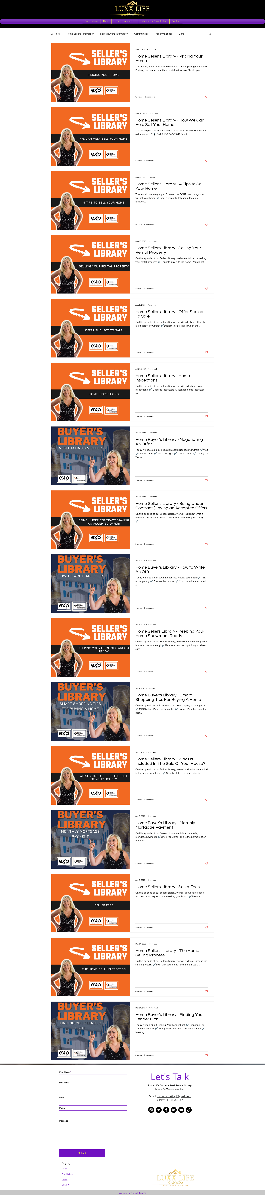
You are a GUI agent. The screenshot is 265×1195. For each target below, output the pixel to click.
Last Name (64, 1082)
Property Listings (163, 33)
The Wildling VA (138, 1193)
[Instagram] (151, 1110)
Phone (62, 1108)
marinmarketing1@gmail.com (174, 1096)
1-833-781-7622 (175, 1100)
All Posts (55, 33)
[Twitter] (159, 1110)
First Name (64, 1072)
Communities (141, 33)
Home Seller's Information (80, 33)
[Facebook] (166, 1110)
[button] (209, 34)
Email (61, 1097)
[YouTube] (181, 1110)
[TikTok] (189, 1110)
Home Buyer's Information (114, 33)
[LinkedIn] (174, 1110)
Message (63, 1121)
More (181, 33)
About (64, 1179)
